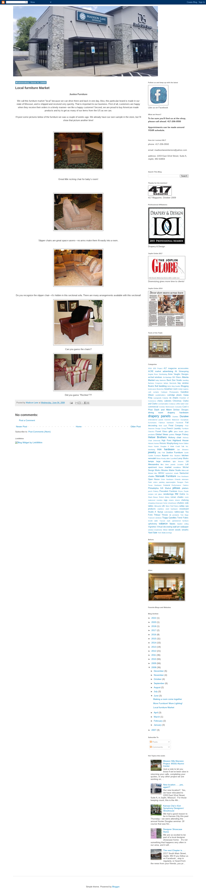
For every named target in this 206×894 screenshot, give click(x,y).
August (157, 687)
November (159, 675)
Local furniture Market (163, 707)
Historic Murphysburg (169, 443)
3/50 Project (157, 368)
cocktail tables (163, 404)
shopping (151, 503)
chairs (175, 398)
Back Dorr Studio (174, 380)
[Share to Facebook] (85, 402)
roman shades (177, 497)
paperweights (171, 482)
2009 (154, 663)
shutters (180, 503)
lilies (162, 464)
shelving (185, 500)
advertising (168, 371)
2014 (154, 642)
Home (79, 426)
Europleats (185, 420)
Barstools (173, 383)
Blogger (115, 886)
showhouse (172, 503)
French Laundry (174, 428)
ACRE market (154, 371)
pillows (176, 488)
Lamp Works (182, 458)
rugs (166, 500)
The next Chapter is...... (174, 850)
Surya (160, 512)
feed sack (163, 426)
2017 (154, 630)
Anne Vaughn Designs (178, 374)
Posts (155, 742)
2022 (154, 618)
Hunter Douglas (160, 446)
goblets (171, 434)
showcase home (161, 503)
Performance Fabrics (180, 485)
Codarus (172, 404)
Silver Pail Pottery (172, 506)
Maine (161, 467)
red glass (158, 494)
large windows (163, 461)
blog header (176, 386)
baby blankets (160, 380)
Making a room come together (167, 699)
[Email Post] (71, 403)
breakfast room (171, 389)
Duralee (184, 416)
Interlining (151, 449)
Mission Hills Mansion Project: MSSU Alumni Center (173, 763)
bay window (183, 383)
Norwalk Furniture (165, 476)
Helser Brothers (157, 437)
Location (180, 464)
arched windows (155, 377)
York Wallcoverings (165, 533)
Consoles (178, 407)
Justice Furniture (174, 452)
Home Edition (183, 443)
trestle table (153, 521)
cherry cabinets (164, 401)
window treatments (155, 530)
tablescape (179, 512)
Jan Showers (183, 449)
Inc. (187, 446)
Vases (172, 523)
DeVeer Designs (180, 410)
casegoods (157, 398)
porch (150, 491)
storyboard (184, 509)
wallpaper (184, 527)
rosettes (160, 500)
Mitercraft (185, 470)
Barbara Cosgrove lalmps (158, 383)
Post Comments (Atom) (39, 431)
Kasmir (165, 455)
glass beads (179, 431)
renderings (168, 494)
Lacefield (173, 458)
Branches (160, 389)
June (156, 695)
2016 (150, 368)
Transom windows (155, 518)
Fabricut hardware (166, 423)
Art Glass (176, 377)
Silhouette (157, 506)
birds (169, 386)
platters (185, 488)
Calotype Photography (170, 392)
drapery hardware (178, 412)
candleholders (160, 395)
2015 (154, 638)
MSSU (161, 473)
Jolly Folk (161, 452)
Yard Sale (152, 532)
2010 (154, 659)
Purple (186, 491)
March (157, 717)
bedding (163, 386)
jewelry (152, 452)
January (158, 725)
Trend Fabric (182, 518)
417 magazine (170, 368)
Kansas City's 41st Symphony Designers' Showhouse (173, 808)
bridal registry (183, 389)
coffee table (180, 404)
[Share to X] (82, 402)
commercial (153, 407)
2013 (154, 647)
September (159, 683)
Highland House (180, 440)
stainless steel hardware (167, 509)
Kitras (159, 458)
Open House (154, 479)
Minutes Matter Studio (171, 470)
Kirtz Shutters (175, 455)
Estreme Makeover (172, 420)
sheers (177, 500)
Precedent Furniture (168, 491)
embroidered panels (155, 420)
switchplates (168, 512)
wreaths (185, 530)
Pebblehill (166, 485)
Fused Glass (161, 431)
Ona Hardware (183, 476)
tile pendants (174, 515)
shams (171, 500)
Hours (150, 446)
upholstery (152, 524)
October (158, 679)
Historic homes (153, 443)
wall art (176, 526)
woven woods (174, 530)
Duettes (175, 416)
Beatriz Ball (153, 386)
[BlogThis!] (79, 402)
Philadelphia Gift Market (159, 488)
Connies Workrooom (166, 407)
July (156, 691)
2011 (154, 655)
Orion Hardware (167, 479)
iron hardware (165, 449)
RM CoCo (180, 494)
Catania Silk (166, 398)
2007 (154, 730)
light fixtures (178, 461)
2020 (154, 622)
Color (187, 404)
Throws (165, 515)
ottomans (185, 479)
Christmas (177, 401)
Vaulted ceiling (183, 524)
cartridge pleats (174, 395)
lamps (151, 461)
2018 (154, 626)
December (159, 671)
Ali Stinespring (182, 371)
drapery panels (159, 416)
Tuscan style (165, 521)
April (156, 712)
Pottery (155, 491)
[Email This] (76, 402)
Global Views (161, 434)
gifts (171, 431)
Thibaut (157, 515)
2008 (154, 667)
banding (186, 380)
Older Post (136, 426)
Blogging (185, 386)
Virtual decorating (164, 527)
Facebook (179, 423)
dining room (155, 412)
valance (163, 523)
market (168, 467)
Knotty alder (165, 458)
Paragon (180, 482)
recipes (151, 494)
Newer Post (21, 426)
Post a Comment (27, 420)
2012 (154, 651)
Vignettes (152, 527)
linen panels (170, 464)
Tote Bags (184, 515)
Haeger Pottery (182, 434)
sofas (181, 506)
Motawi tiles (152, 473)
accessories (183, 368)
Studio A (152, 512)
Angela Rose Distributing (157, 374)
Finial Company (176, 426)
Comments (157, 747)
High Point (166, 440)
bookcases (152, 389)
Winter (165, 530)
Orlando (178, 479)
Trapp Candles (169, 517)
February (158, 721)
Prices (180, 491)
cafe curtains (153, 392)
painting (162, 482)
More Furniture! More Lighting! (167, 703)
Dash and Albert (163, 409)
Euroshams (152, 423)
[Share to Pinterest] (88, 402)
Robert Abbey (164, 497)
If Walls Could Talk (176, 446)
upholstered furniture (180, 521)
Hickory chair (174, 437)
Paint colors (153, 482)
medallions (177, 467)
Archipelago (167, 377)
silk (163, 506)
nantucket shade (171, 473)
